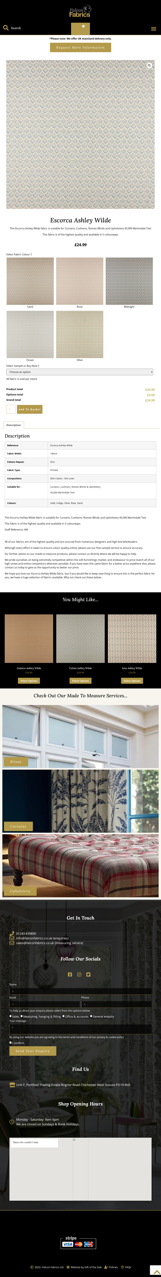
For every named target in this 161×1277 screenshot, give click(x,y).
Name (13, 984)
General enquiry (103, 1016)
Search (16, 28)
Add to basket (30, 409)
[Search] (6, 27)
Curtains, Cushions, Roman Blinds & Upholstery (75, 486)
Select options (29, 680)
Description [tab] (13, 425)
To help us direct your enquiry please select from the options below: (49, 1010)
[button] (154, 29)
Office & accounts (77, 1016)
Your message (17, 1021)
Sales (15, 1016)
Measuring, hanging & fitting (42, 1016)
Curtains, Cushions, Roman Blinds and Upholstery (94, 228)
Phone (85, 997)
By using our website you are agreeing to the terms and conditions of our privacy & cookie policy (66, 1037)
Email (12, 997)
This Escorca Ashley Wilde (25, 228)
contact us (83, 554)
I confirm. (18, 1043)
